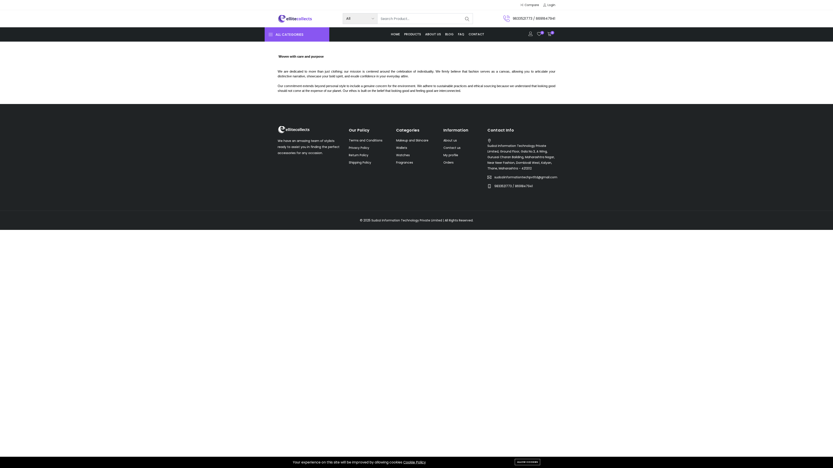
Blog (449, 34)
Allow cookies (527, 462)
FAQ (461, 34)
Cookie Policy (414, 462)
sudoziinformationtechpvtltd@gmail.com (525, 177)
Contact (476, 34)
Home (395, 34)
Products (412, 34)
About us (433, 34)
